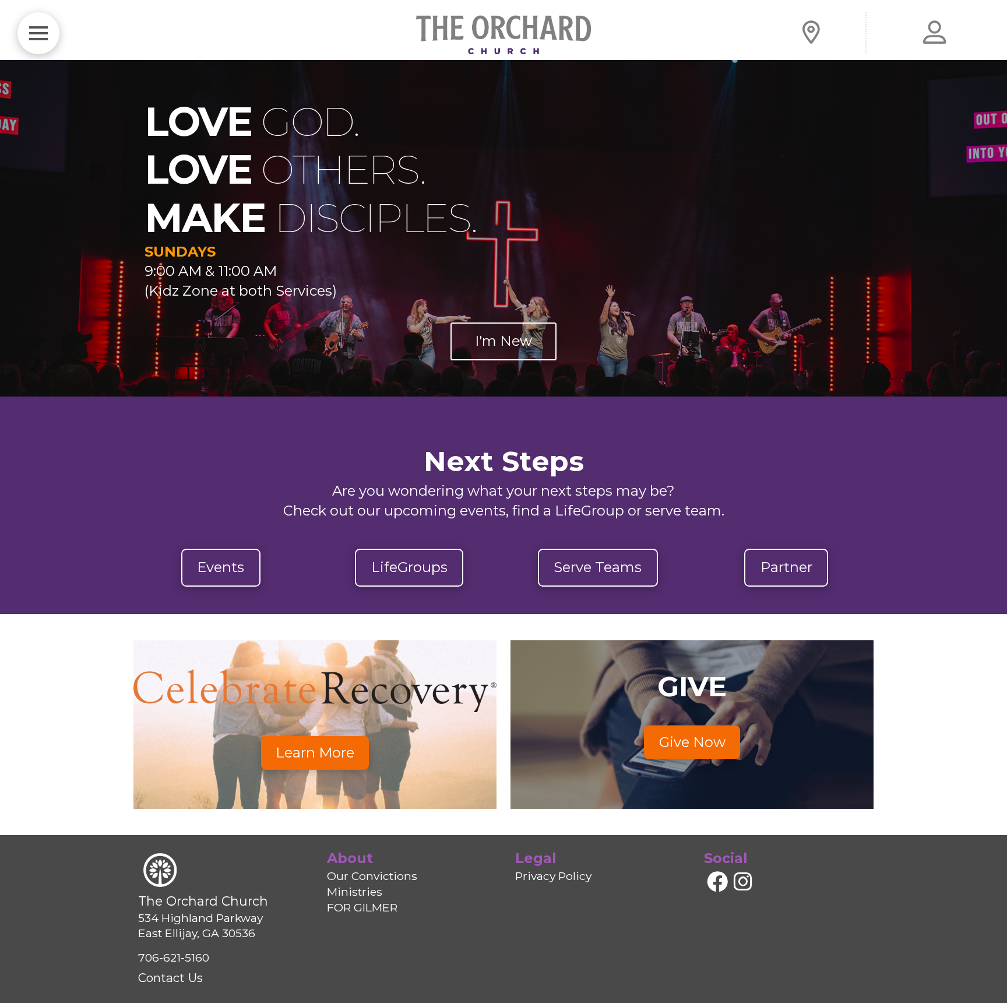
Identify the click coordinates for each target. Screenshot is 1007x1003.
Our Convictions (372, 876)
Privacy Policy (553, 876)
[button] (38, 33)
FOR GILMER (362, 907)
